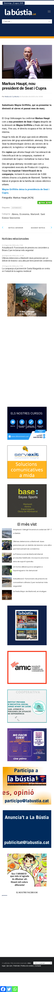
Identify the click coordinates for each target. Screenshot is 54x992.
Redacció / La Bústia (12, 96)
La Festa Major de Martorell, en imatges (29, 591)
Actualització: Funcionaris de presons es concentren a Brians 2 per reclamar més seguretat (30, 582)
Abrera (15, 214)
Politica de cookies (27, 966)
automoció (16, 207)
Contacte (38, 966)
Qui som (9, 966)
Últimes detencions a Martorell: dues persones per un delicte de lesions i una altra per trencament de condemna (32, 545)
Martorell (35, 214)
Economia (24, 214)
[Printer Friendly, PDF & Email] (44, 202)
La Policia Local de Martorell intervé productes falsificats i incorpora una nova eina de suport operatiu (30, 558)
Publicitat (16, 966)
